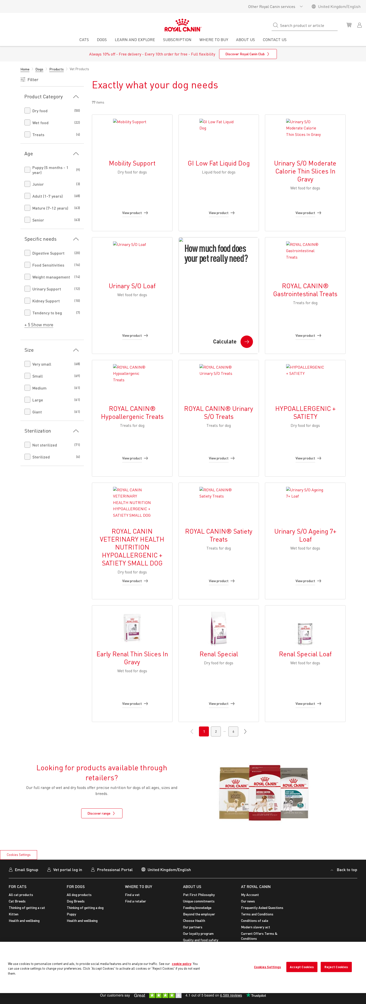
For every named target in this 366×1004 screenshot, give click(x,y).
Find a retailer (135, 901)
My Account (250, 894)
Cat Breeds (17, 901)
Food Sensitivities (48, 265)
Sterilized (41, 456)
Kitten (13, 914)
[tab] (84, 41)
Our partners (192, 927)
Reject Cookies (336, 967)
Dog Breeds (76, 901)
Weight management (51, 277)
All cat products (21, 894)
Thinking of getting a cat (27, 907)
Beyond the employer (199, 914)
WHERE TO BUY (138, 886)
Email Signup (26, 869)
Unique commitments (199, 901)
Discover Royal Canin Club (245, 54)
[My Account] (360, 24)
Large (37, 399)
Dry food (40, 110)
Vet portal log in (67, 869)
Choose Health (194, 920)
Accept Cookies (302, 967)
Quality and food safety (200, 940)
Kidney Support (46, 300)
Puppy (71, 914)
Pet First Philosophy (199, 894)
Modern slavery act (255, 927)
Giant (37, 411)
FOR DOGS (76, 886)
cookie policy (181, 964)
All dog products (79, 894)
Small (37, 376)
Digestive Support (48, 253)
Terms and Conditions (257, 914)
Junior (38, 184)
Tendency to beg (47, 312)
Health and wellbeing (24, 920)
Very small (41, 364)
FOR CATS (17, 886)
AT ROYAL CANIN (256, 886)
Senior (38, 220)
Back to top (347, 869)
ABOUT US (192, 886)
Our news (248, 901)
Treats (38, 134)
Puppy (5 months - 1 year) (50, 170)
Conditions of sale (254, 920)
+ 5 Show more (38, 324)
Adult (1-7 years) (47, 196)
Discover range (98, 813)
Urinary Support (46, 288)
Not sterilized (44, 445)
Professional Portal (115, 869)
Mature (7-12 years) (50, 208)
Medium (39, 388)
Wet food (40, 122)
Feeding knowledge (197, 907)
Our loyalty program (198, 933)
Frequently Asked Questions (262, 907)
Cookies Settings (19, 855)
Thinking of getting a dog (85, 907)
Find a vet (132, 894)
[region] (183, 967)
